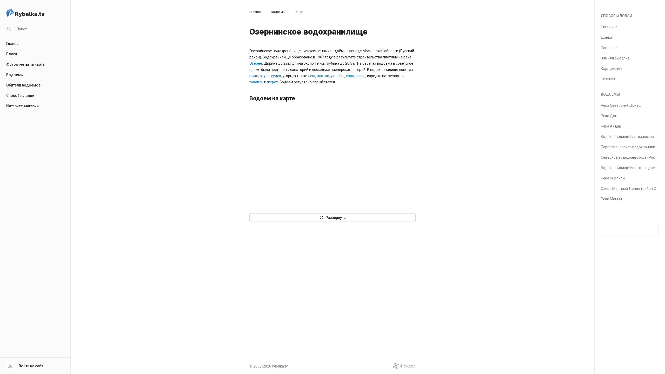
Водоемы (15, 75)
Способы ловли (20, 96)
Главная (13, 44)
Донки (606, 37)
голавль (256, 82)
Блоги (11, 54)
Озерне (255, 63)
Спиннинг (609, 27)
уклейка (337, 76)
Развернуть (332, 218)
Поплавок (609, 48)
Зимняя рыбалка (615, 58)
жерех (272, 82)
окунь (265, 76)
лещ (311, 76)
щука (253, 76)
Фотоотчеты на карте (25, 64)
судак (276, 76)
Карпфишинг (612, 68)
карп (350, 76)
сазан (360, 76)
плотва (323, 76)
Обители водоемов (23, 85)
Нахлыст (608, 79)
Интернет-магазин (22, 106)
